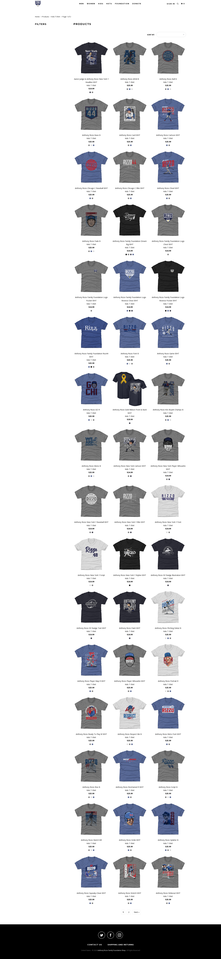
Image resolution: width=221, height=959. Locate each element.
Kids (100, 4)
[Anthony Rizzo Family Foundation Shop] (48, 4)
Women (91, 4)
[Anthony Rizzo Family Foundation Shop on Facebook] (110, 935)
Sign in (171, 4)
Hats (109, 4)
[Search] (177, 4)
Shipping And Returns (121, 945)
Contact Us (94, 945)
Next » (136, 912)
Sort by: (151, 35)
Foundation (122, 4)
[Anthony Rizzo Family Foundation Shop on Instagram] (119, 935)
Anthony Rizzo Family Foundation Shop (112, 950)
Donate (136, 4)
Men (81, 4)
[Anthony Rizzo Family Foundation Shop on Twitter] (101, 935)
